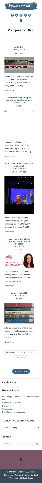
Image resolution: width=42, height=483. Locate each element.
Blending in (6, 406)
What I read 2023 (19, 293)
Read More (9, 90)
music (14, 172)
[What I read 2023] (19, 313)
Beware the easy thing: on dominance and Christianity (19, 99)
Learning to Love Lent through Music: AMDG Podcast (19, 241)
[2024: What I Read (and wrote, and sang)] (19, 195)
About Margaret (21, 371)
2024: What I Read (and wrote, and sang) (19, 164)
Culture (19, 53)
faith (19, 106)
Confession (7, 409)
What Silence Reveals (11, 403)
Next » (24, 358)
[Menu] (21, 20)
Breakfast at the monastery (13, 412)
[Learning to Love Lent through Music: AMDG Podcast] (19, 261)
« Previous (10, 353)
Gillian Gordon (31, 475)
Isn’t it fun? (19, 47)
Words (23, 172)
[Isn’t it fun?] (19, 65)
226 (17, 358)
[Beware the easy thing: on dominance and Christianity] (19, 124)
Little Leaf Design (26, 478)
